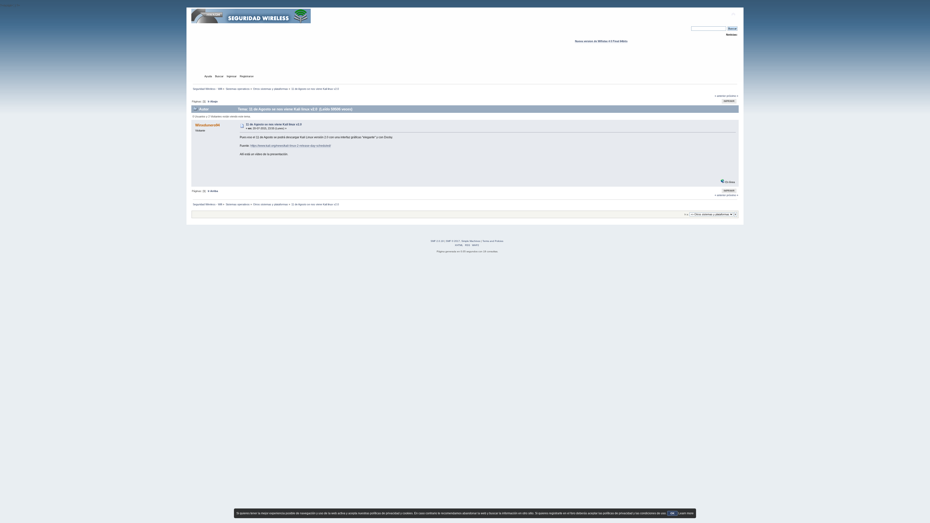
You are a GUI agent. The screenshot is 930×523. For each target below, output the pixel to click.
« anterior (720, 95)
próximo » (732, 95)
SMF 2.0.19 (437, 241)
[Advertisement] (465, 63)
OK (672, 513)
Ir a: (686, 214)
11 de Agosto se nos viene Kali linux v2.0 (274, 124)
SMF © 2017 (453, 241)
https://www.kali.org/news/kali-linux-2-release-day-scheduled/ (290, 145)
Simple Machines (470, 241)
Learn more (686, 513)
